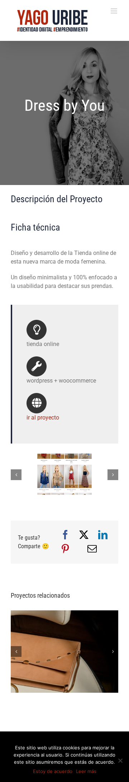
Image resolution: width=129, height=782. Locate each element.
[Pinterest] (65, 549)
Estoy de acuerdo (52, 771)
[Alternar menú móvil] (114, 11)
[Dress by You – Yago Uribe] (64, 457)
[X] (84, 535)
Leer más (86, 771)
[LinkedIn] (103, 535)
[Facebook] (65, 535)
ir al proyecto (43, 417)
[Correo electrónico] (92, 549)
